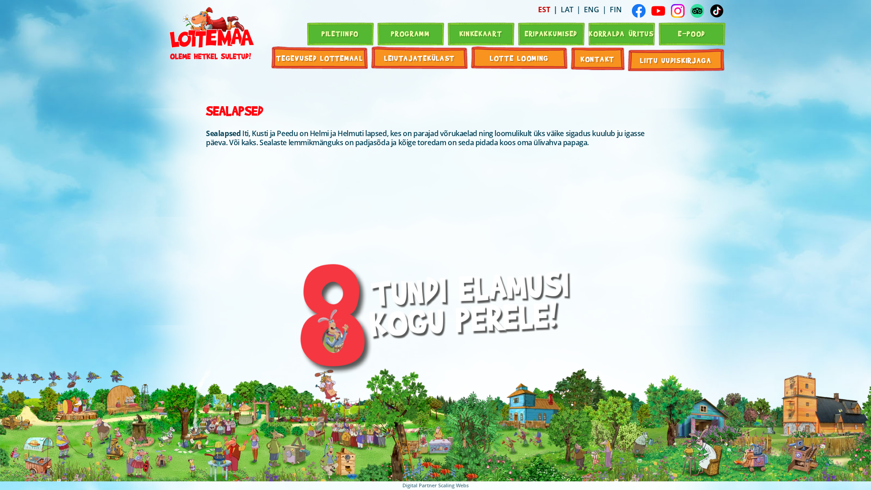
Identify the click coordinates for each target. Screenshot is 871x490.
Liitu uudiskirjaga (676, 60)
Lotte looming (519, 58)
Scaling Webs (453, 485)
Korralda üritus (621, 33)
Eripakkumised (551, 33)
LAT (567, 10)
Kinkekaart (481, 33)
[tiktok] (717, 11)
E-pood (691, 33)
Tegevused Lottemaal (319, 58)
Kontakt (598, 59)
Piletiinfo (340, 33)
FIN (616, 10)
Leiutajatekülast (419, 58)
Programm (410, 33)
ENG (591, 10)
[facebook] (639, 11)
